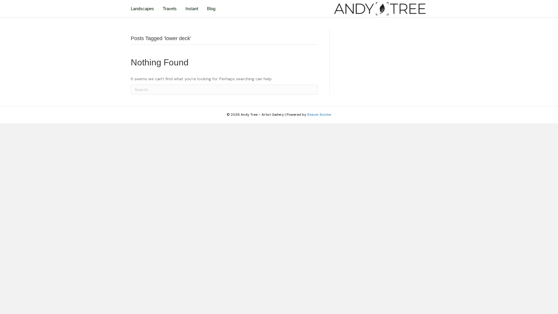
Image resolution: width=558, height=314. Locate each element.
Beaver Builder (319, 114)
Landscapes (142, 8)
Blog (211, 8)
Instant (191, 8)
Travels (170, 8)
